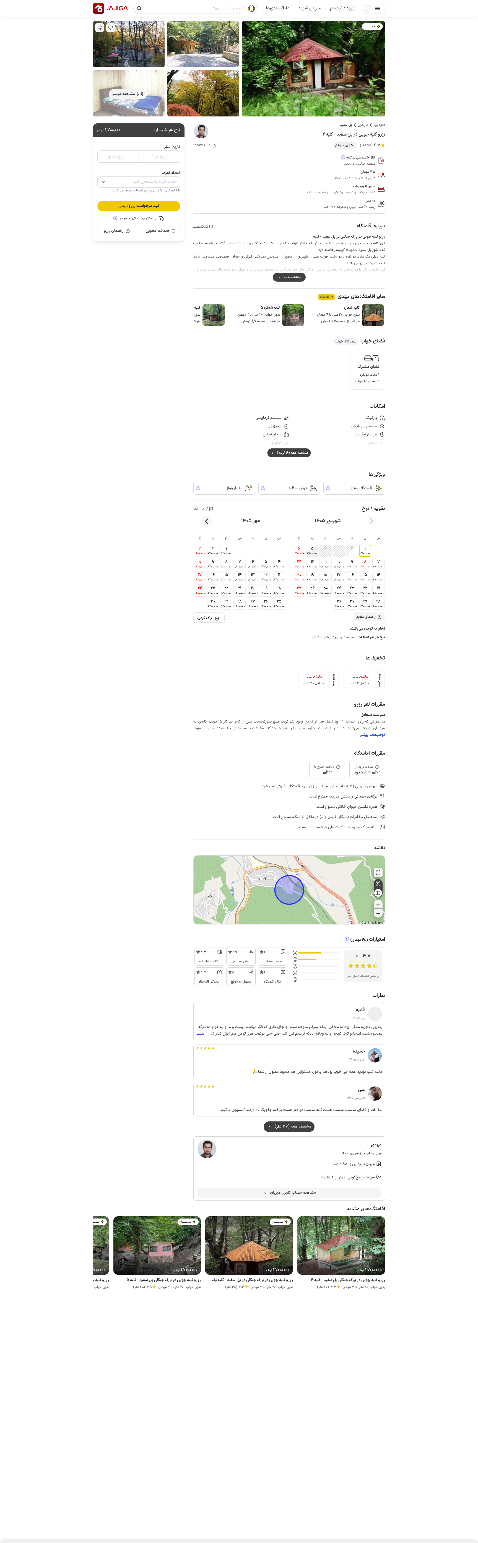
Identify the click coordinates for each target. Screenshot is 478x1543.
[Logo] (98, 8)
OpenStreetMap (371, 923)
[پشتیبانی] (251, 8)
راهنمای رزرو (113, 231)
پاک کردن (204, 618)
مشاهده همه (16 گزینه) (292, 452)
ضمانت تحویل (157, 231)
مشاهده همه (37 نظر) (293, 1126)
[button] (342, 8)
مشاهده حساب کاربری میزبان (293, 1193)
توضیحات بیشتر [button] (372, 735)
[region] (289, 889)
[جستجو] (139, 8)
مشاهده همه (292, 277)
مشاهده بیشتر (124, 94)
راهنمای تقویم (365, 616)
